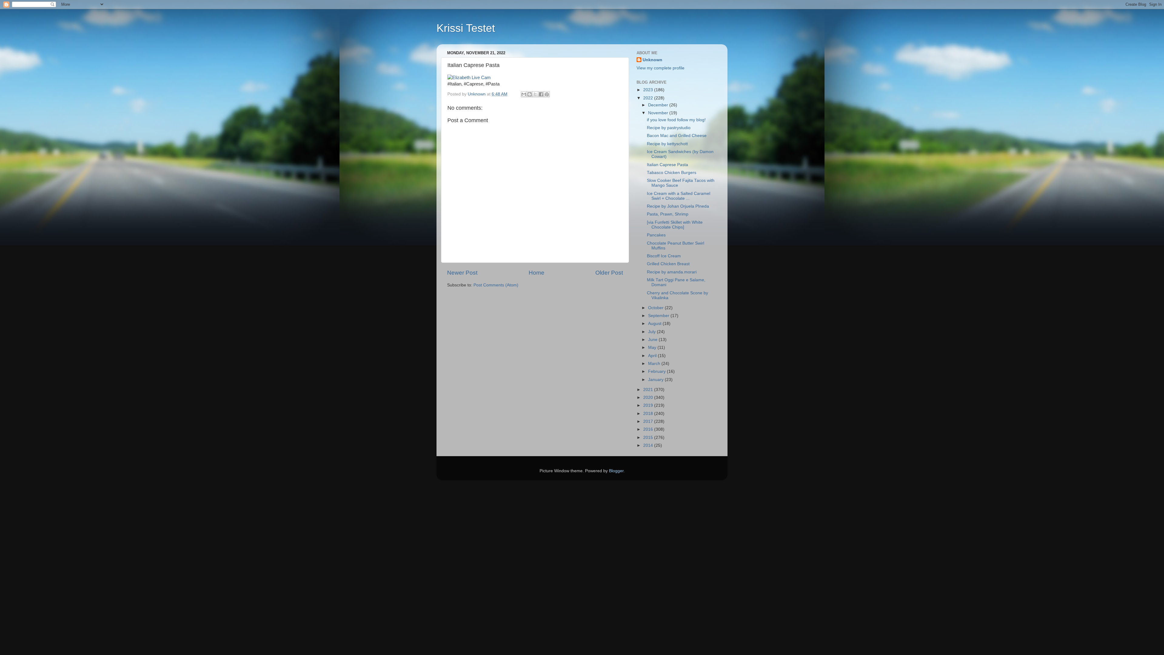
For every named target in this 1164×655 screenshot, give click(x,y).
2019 (648, 405)
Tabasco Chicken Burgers (671, 172)
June (653, 339)
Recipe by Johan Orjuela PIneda (678, 206)
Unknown (652, 60)
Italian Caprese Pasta (667, 164)
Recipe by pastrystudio (669, 127)
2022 (648, 98)
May (652, 347)
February (657, 371)
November (658, 113)
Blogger (616, 471)
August (655, 323)
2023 (648, 90)
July (652, 331)
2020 (648, 397)
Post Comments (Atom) (495, 285)
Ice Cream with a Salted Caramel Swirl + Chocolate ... (678, 196)
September (659, 315)
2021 (648, 389)
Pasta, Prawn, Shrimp (667, 214)
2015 (648, 437)
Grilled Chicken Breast (668, 264)
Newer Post (462, 272)
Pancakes (656, 235)
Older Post (609, 272)
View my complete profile (660, 68)
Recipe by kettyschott (667, 144)
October (656, 308)
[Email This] (524, 94)
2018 (648, 413)
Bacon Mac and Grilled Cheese (677, 135)
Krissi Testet (465, 28)
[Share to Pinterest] (547, 94)
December (658, 105)
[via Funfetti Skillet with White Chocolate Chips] (675, 224)
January (656, 379)
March (654, 363)
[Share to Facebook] (541, 94)
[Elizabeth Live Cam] (469, 77)
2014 (648, 445)
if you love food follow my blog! (676, 120)
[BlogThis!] (530, 94)
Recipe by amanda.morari (672, 272)
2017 (648, 421)
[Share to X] (535, 94)
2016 (648, 429)
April (653, 355)
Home (536, 272)
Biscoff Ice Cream (664, 256)
